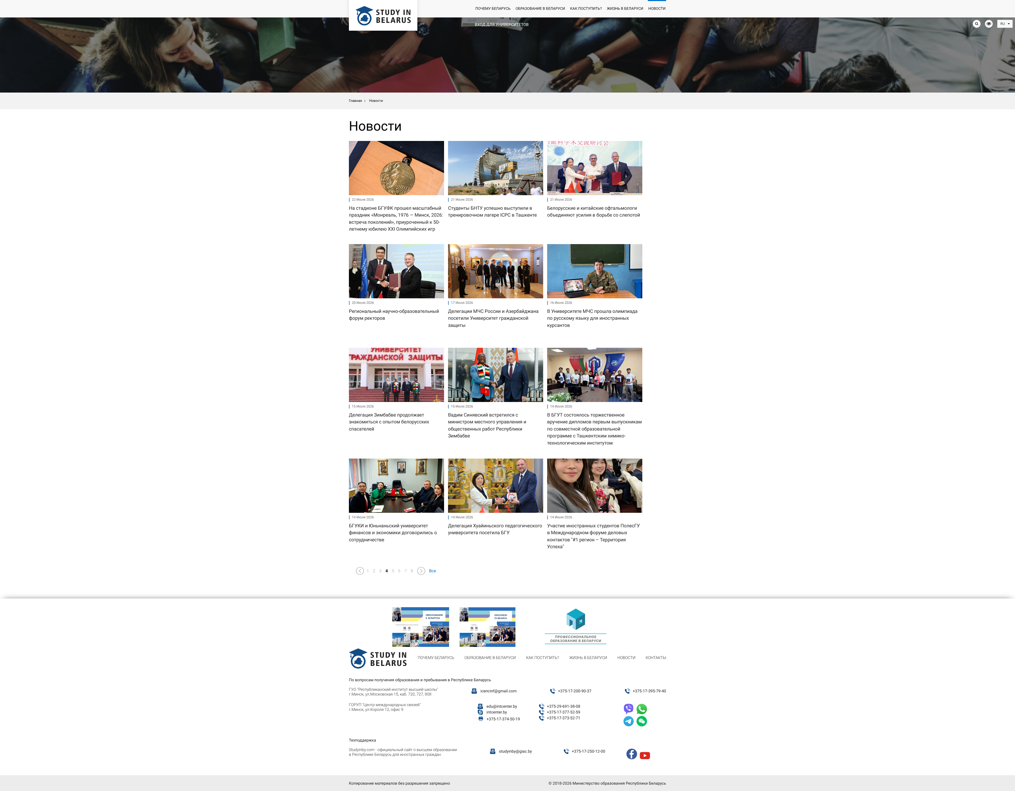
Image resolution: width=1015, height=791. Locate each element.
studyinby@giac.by (515, 751)
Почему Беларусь (492, 9)
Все (432, 570)
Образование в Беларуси (540, 9)
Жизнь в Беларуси (625, 9)
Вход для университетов (501, 24)
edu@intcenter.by (502, 706)
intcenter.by (497, 712)
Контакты (656, 657)
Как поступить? (586, 9)
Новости (657, 9)
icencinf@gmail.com (499, 691)
